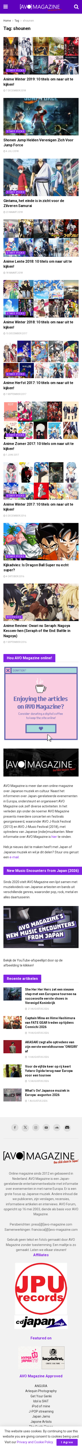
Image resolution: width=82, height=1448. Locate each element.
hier (54, 837)
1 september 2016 (15, 642)
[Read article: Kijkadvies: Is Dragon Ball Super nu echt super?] (41, 541)
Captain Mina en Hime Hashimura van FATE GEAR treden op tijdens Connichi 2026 (50, 1022)
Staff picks (16, 70)
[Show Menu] (5, 7)
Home (7, 20)
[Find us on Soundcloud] (56, 1127)
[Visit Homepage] (41, 6)
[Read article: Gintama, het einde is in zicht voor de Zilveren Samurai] (41, 177)
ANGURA (41, 1386)
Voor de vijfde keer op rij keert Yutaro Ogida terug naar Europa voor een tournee (49, 1071)
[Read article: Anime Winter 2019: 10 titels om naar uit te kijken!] (41, 56)
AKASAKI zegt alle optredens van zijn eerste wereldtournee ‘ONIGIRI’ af (51, 1046)
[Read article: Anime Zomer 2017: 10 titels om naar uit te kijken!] (41, 420)
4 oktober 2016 (14, 576)
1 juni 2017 (12, 455)
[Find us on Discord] (67, 1128)
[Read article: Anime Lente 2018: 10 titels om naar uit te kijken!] (41, 238)
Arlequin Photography (41, 1391)
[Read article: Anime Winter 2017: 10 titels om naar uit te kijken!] (41, 481)
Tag (17, 20)
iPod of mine (41, 1406)
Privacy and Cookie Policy (35, 1442)
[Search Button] (76, 7)
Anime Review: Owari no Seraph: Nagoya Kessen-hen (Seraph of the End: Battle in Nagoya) (36, 631)
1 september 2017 (15, 394)
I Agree (67, 1442)
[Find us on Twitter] (25, 1128)
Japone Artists (41, 1421)
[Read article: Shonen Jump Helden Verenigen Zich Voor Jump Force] (41, 116)
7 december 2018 (15, 90)
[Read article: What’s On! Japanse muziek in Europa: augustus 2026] (12, 1094)
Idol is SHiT (41, 1401)
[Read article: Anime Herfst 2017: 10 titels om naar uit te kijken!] (41, 359)
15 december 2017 (16, 333)
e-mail (14, 857)
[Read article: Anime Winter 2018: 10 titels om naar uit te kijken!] (41, 298)
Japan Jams (41, 1416)
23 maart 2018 (14, 212)
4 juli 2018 (12, 151)
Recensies (14, 617)
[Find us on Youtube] (46, 1127)
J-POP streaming (41, 1411)
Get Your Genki (41, 1396)
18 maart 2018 (14, 273)
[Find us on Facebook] (14, 1127)
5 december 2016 (15, 515)
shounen (28, 20)
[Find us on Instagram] (35, 1127)
